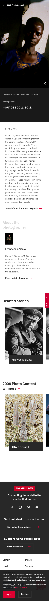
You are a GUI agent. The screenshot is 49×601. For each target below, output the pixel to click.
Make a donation (15, 546)
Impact (28, 560)
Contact (6, 560)
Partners (29, 566)
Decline (25, 594)
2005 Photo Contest (15, 5)
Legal (5, 566)
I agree (8, 594)
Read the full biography (16, 278)
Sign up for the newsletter (19, 527)
